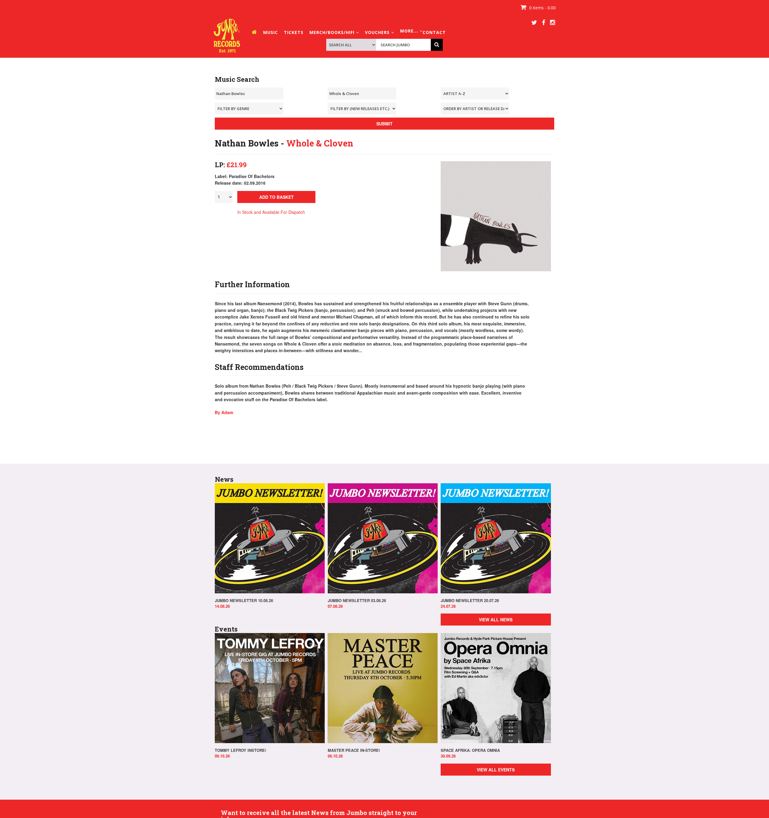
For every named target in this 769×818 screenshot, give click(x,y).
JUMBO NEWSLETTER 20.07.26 (470, 600)
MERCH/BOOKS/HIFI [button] (332, 32)
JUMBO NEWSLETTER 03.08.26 (357, 600)
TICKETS (293, 32)
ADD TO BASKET (276, 197)
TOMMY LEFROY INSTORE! (240, 750)
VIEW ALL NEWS (495, 620)
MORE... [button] (410, 31)
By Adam (224, 412)
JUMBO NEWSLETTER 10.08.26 (244, 600)
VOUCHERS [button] (378, 32)
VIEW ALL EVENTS (496, 770)
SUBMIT (384, 124)
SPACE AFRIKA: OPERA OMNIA (470, 750)
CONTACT (434, 32)
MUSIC (270, 32)
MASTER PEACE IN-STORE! (354, 750)
